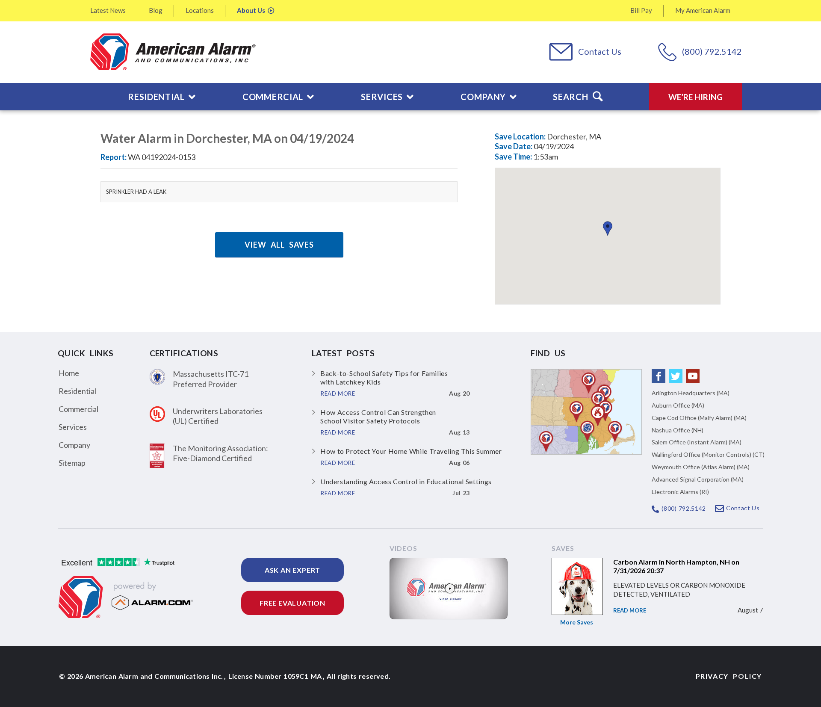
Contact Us (599, 51)
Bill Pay (641, 10)
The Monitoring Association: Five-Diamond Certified (220, 453)
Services (73, 427)
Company (74, 445)
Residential (77, 391)
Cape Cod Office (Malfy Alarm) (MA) (699, 417)
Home (69, 373)
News (108, 10)
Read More (629, 610)
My (702, 10)
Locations (200, 10)
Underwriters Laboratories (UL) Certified (218, 416)
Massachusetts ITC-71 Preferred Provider (210, 378)
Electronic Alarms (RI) (680, 491)
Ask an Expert (292, 570)
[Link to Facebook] (658, 376)
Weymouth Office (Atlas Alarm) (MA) (701, 466)
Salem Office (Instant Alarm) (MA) (696, 442)
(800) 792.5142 (712, 51)
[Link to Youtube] (693, 376)
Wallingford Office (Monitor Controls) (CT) (708, 454)
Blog (155, 10)
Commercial (78, 409)
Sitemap (72, 462)
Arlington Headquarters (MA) (690, 392)
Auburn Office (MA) (678, 405)
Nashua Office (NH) (677, 430)
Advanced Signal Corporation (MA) (698, 479)
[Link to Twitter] (675, 376)
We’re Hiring (695, 97)
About (251, 10)
